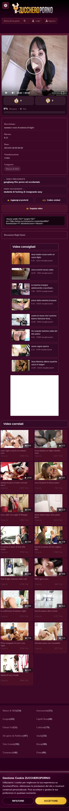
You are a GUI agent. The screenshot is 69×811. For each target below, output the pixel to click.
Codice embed (51, 200)
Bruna (41, 744)
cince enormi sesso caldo (42, 270)
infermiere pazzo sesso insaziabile (47, 643)
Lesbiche (42, 727)
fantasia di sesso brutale (10, 675)
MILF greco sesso (42, 579)
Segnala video (34, 208)
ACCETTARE (51, 801)
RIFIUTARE (18, 801)
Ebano (41, 752)
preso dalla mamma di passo (43, 300)
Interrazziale (44, 710)
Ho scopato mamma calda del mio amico (44, 332)
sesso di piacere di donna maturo (47, 483)
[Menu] (5, 5)
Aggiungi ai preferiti (17, 200)
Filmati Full (10, 727)
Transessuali (10, 752)
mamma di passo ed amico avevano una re (14, 484)
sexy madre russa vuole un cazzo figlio (43, 256)
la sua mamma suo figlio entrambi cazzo (47, 451)
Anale (41, 736)
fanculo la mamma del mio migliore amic (48, 548)
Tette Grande (11, 744)
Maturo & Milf (12, 169)
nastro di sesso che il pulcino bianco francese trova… (43, 317)
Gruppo (8, 719)
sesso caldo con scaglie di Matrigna (14, 515)
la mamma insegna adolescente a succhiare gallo (42, 286)
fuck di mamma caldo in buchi (46, 611)
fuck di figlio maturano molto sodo (14, 579)
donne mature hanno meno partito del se (47, 516)
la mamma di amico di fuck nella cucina (13, 548)
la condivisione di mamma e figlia (13, 611)
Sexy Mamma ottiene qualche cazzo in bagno (44, 363)
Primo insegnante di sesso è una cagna (13, 644)
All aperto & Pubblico (15, 736)
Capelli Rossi (44, 719)
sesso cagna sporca (40, 346)
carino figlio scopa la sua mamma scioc (13, 451)
